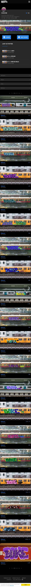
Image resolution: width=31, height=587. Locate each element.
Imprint (24, 578)
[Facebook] (22, 579)
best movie (24, 37)
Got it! (26, 584)
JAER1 (12, 50)
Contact (9, 579)
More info (12, 585)
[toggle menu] (29, 2)
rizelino (13, 56)
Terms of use (7, 578)
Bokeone (4, 13)
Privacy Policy (16, 578)
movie (8, 37)
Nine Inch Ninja (15, 61)
